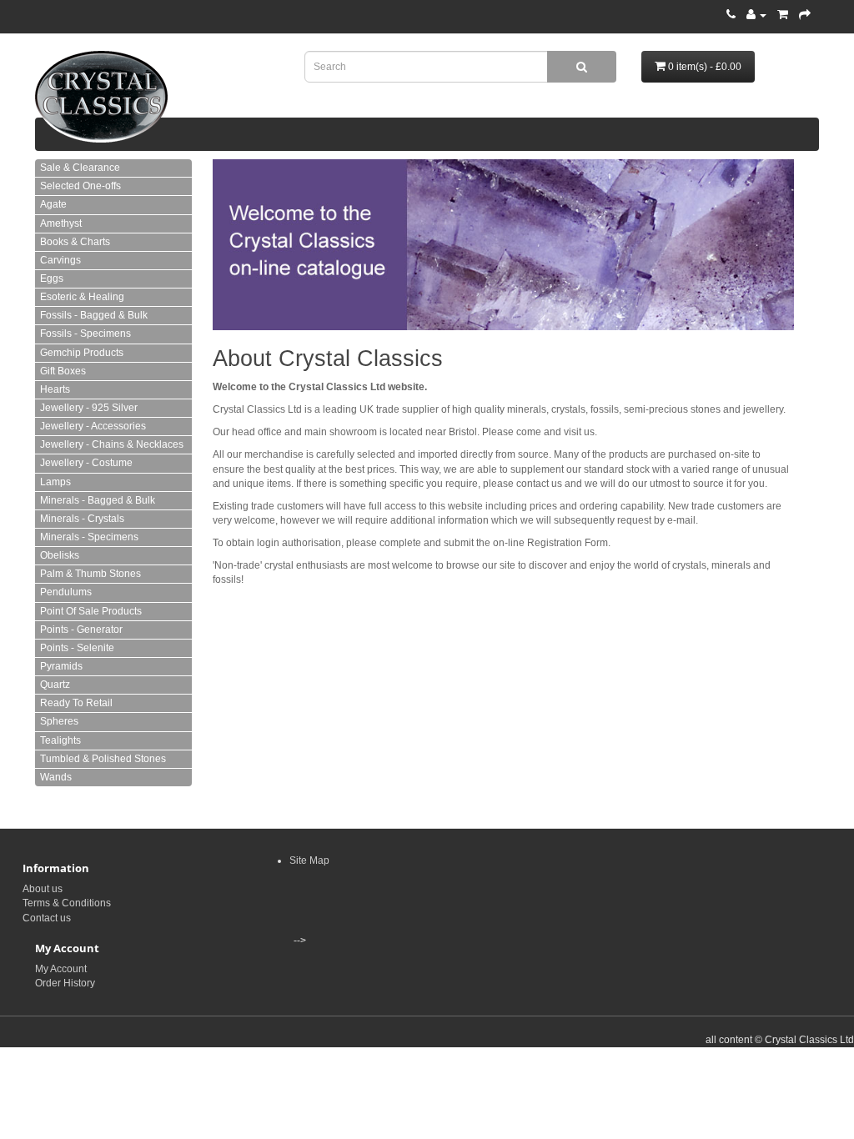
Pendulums (66, 592)
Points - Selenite (77, 648)
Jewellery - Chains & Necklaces (111, 444)
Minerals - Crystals (82, 518)
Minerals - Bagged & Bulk (97, 500)
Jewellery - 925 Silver (89, 408)
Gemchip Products (81, 353)
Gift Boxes (63, 371)
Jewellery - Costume (86, 463)
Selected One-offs (80, 186)
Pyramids (61, 666)
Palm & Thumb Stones (90, 574)
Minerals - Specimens (89, 537)
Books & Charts (75, 242)
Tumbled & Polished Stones (103, 759)
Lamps (55, 482)
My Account (61, 969)
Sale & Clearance (80, 167)
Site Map (309, 860)
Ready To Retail (76, 703)
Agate (53, 204)
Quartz (55, 684)
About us (43, 889)
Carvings (60, 260)
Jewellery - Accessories (93, 426)
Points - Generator (81, 629)
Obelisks (59, 555)
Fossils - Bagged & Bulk (94, 315)
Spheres (59, 721)
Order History (65, 983)
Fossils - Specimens (85, 333)
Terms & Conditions (67, 903)
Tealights (60, 740)
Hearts (55, 389)
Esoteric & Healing (82, 297)
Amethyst (61, 223)
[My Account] (756, 15)
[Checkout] (805, 15)
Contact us (47, 918)
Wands (56, 777)
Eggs (51, 278)
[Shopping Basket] (782, 15)
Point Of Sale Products (91, 611)
